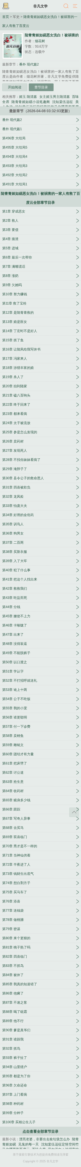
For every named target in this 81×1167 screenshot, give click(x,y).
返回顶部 (74, 812)
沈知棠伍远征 (62, 102)
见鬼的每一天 (28, 1144)
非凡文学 (40, 6)
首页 (5, 17)
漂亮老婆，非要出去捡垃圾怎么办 (44, 1139)
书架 (5, 6)
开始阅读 (14, 87)
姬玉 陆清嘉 (28, 97)
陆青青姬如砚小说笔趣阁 (30, 102)
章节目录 (41, 87)
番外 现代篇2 (29, 64)
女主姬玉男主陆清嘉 (54, 97)
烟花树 (40, 41)
